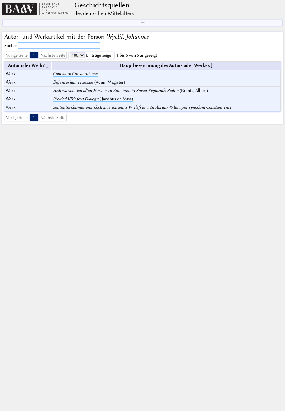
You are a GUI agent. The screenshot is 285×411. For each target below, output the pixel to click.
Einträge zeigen (99, 55)
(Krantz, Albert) (130, 90)
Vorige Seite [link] (17, 55)
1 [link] (34, 55)
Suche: (11, 45)
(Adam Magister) (89, 82)
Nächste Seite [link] (52, 55)
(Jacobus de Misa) (93, 98)
